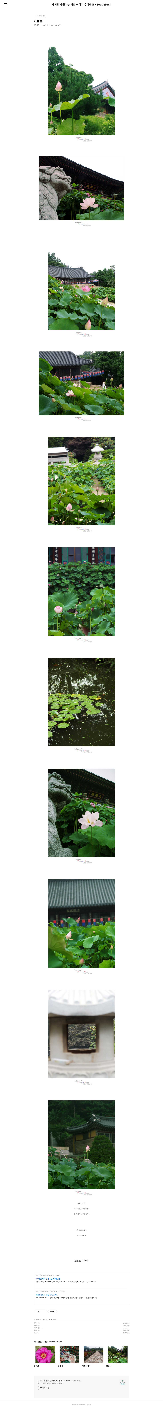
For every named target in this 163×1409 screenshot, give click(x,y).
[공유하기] (42, 1311)
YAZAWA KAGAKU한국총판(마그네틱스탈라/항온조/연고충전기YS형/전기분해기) (66, 1297)
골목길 (35, 1323)
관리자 (89, 1405)
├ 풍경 (43, 1319)
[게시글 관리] (45, 1311)
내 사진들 (36, 1319)
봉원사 (35, 1325)
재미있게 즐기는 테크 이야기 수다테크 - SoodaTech (81, 4)
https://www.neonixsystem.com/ (48, 1291)
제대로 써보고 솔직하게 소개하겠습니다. (51, 1383)
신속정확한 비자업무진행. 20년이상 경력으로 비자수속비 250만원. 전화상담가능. (66, 1281)
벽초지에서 (37, 1328)
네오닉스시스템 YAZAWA (46, 1294)
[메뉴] (6, 4)
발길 (35, 1333)
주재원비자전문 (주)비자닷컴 (48, 1278)
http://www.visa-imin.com (46, 1275)
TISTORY (82, 1405)
